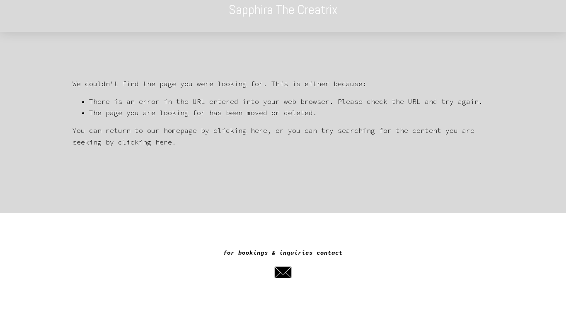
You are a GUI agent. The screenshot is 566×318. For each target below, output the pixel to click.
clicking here (240, 130)
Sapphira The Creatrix (283, 9)
